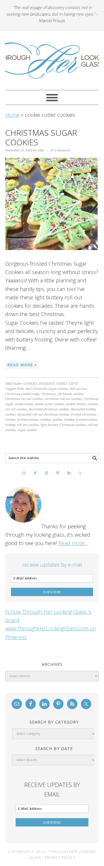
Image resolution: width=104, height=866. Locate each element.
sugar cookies (27, 430)
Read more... (72, 543)
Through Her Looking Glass (52, 60)
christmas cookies (70, 394)
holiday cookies (51, 420)
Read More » (22, 364)
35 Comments (60, 150)
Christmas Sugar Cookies (41, 137)
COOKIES (30, 384)
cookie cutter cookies (49, 404)
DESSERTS (47, 384)
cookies (93, 404)
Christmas (48, 394)
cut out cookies (16, 409)
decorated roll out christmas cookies (43, 414)
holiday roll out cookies (22, 425)
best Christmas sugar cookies (47, 389)
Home (12, 114)
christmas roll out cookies (63, 399)
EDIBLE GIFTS (67, 384)
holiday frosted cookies (80, 420)
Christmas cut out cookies (24, 399)
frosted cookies (28, 420)
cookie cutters (76, 404)
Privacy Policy (60, 857)
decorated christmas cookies (49, 409)
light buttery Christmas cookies (63, 425)
